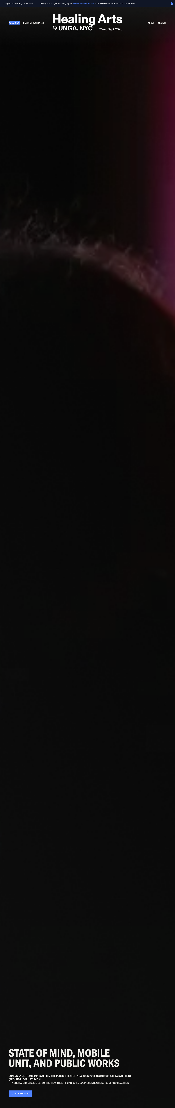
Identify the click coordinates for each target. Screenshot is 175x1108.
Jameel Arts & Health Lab (83, 3)
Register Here (21, 1094)
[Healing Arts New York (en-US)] (87, 23)
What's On (14, 23)
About (151, 23)
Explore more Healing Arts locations (19, 3)
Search (162, 23)
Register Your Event (33, 23)
